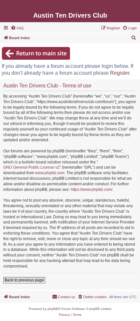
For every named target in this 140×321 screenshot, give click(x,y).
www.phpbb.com (49, 173)
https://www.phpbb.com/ (91, 189)
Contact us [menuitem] (66, 297)
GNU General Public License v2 (31, 167)
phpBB (53, 309)
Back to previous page (24, 280)
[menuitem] (17, 28)
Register (120, 73)
